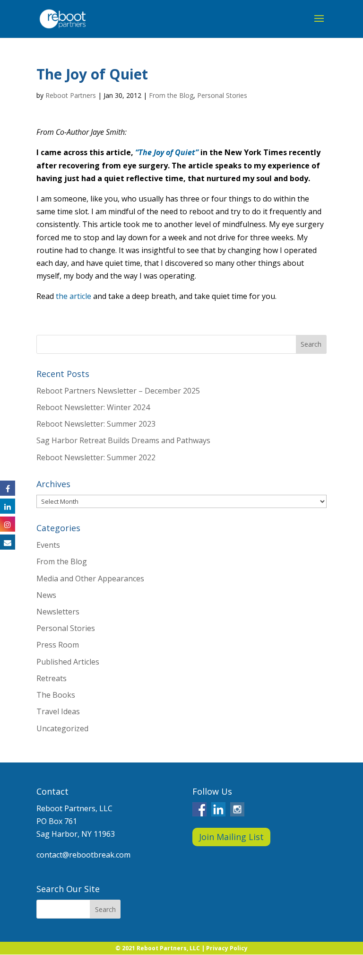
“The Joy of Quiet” (167, 152)
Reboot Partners (70, 95)
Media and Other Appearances (90, 578)
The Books (55, 695)
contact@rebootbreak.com (83, 855)
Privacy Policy (227, 948)
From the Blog (171, 95)
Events (48, 545)
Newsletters (57, 611)
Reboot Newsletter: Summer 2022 (96, 457)
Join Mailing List (231, 836)
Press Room (57, 645)
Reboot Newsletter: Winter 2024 (93, 407)
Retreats (51, 678)
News (46, 595)
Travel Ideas (58, 711)
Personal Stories (222, 95)
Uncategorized (62, 728)
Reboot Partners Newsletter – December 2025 (118, 391)
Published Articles (67, 662)
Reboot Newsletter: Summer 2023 (96, 424)
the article (73, 296)
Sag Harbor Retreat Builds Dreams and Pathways (123, 440)
